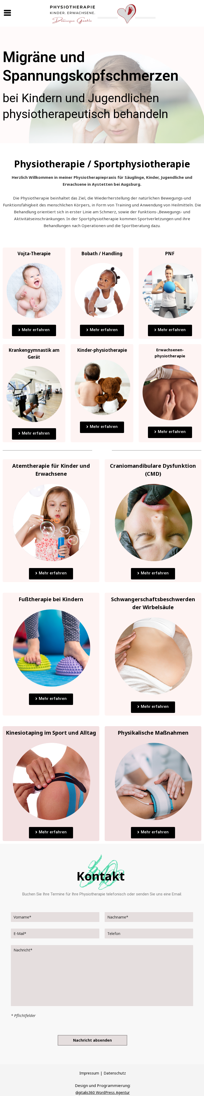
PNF (170, 253)
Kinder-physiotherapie (102, 350)
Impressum (89, 1073)
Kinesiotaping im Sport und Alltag (51, 732)
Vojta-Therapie (34, 253)
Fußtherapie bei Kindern (51, 599)
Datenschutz (115, 1073)
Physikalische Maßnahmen (153, 732)
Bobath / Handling (102, 253)
